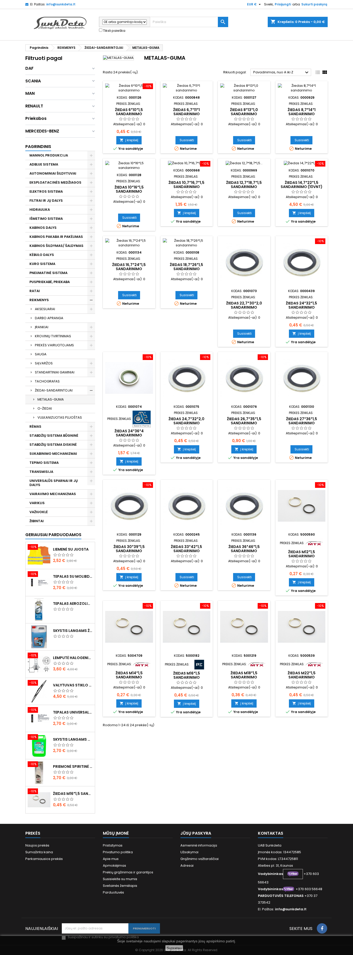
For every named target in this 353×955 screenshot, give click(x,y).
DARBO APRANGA (49, 318)
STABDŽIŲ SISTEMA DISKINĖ (53, 444)
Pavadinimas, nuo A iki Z (281, 72)
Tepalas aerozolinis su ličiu (73, 603)
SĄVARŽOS (44, 363)
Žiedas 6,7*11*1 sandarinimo (186, 111)
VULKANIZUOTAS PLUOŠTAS (59, 417)
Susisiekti (187, 140)
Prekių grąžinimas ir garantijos (128, 872)
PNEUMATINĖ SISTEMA (48, 272)
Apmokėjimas (114, 865)
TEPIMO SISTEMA (44, 462)
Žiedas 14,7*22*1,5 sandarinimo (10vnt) (302, 184)
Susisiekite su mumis (120, 878)
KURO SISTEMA (42, 263)
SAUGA (41, 354)
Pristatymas (112, 845)
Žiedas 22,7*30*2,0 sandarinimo (244, 305)
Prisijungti (283, 4)
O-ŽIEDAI (44, 408)
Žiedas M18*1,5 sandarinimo (244, 675)
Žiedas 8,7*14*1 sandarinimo (302, 111)
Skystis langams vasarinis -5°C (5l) (73, 739)
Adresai (187, 865)
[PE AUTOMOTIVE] (199, 664)
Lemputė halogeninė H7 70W (73, 658)
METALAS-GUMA (50, 399)
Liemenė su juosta (71, 549)
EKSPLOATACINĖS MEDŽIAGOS (55, 182)
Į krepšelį (129, 140)
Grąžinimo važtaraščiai (199, 858)
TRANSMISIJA (41, 471)
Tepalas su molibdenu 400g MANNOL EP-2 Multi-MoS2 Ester (73, 576)
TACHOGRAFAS (47, 381)
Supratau (174, 948)
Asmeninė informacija (198, 845)
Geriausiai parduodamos (53, 535)
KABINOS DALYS (43, 227)
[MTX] (314, 543)
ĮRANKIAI (41, 327)
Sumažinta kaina (39, 852)
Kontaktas (270, 833)
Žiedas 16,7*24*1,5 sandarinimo (129, 266)
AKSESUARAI (45, 309)
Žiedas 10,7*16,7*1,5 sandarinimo (186, 184)
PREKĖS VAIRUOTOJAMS (54, 345)
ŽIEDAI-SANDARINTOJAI (54, 390)
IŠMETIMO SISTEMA (46, 218)
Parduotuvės (113, 892)
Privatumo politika (118, 852)
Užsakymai (189, 852)
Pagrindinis (38, 147)
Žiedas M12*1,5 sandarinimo (301, 554)
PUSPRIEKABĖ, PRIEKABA (49, 281)
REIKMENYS (39, 300)
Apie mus (111, 858)
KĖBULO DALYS (41, 254)
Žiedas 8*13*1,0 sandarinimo (244, 111)
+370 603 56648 (309, 889)
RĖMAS (35, 426)
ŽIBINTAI (36, 521)
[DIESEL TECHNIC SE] (142, 419)
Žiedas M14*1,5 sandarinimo (129, 675)
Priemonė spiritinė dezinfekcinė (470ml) (73, 766)
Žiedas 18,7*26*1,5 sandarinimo (186, 266)
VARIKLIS (37, 502)
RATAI (34, 290)
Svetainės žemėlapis (120, 885)
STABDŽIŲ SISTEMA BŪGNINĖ (53, 435)
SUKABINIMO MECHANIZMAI (53, 453)
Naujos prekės (37, 845)
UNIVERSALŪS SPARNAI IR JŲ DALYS (53, 482)
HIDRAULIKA (39, 209)
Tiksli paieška (113, 30)
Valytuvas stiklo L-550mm (73, 685)
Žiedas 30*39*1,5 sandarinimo (129, 548)
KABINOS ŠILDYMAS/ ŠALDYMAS (56, 245)
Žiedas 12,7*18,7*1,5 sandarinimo (244, 184)
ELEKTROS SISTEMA (46, 191)
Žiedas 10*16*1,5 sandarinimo (129, 189)
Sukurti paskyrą (314, 4)
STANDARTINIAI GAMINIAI (54, 372)
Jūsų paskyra (195, 833)
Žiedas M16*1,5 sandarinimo (73, 794)
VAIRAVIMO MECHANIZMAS (52, 493)
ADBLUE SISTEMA (43, 164)
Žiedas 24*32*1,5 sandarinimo (301, 305)
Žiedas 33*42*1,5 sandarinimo (186, 548)
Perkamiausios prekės (44, 858)
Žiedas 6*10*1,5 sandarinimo (129, 111)
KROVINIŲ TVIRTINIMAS (53, 336)
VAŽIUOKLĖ (38, 512)
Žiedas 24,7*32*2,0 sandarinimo (186, 421)
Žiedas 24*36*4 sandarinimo (129, 433)
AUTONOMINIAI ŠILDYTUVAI (52, 173)
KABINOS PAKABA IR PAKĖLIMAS (56, 236)
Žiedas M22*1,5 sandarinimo (302, 675)
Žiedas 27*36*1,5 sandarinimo (301, 421)
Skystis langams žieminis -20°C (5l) (73, 631)
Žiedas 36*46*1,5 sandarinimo (244, 548)
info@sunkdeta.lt (60, 4)
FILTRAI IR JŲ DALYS (46, 200)
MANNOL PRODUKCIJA (48, 155)
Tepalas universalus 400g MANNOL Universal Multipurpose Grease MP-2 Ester (73, 712)
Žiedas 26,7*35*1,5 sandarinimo (244, 421)
